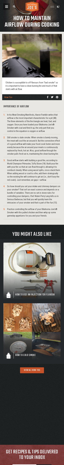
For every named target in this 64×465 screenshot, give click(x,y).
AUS (52, 7)
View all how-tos (32, 370)
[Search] (14, 6)
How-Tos (8, 97)
